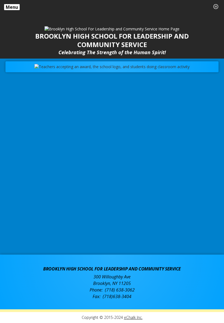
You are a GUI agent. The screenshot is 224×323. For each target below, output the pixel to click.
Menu (12, 7)
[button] (215, 6)
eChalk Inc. (133, 317)
